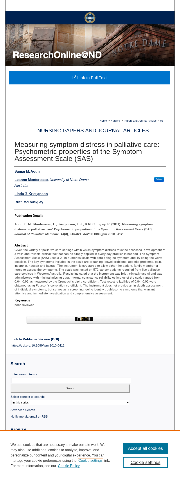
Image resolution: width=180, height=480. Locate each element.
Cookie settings (90, 460)
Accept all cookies (145, 448)
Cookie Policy (69, 466)
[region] (90, 455)
